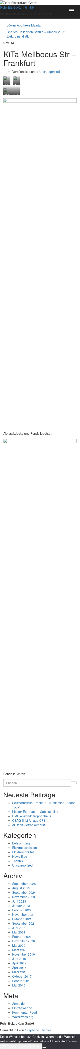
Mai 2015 (18, 985)
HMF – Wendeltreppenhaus (31, 816)
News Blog (19, 856)
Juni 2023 (19, 901)
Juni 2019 (19, 958)
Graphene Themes (38, 1030)
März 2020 (19, 950)
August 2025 (21, 888)
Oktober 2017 (22, 976)
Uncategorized (49, 71)
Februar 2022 (22, 910)
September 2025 (24, 883)
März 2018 (19, 972)
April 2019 (19, 963)
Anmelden (19, 1003)
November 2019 (23, 954)
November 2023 (23, 897)
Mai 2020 (18, 945)
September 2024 (24, 892)
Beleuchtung (21, 843)
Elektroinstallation (24, 847)
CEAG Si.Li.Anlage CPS (29, 820)
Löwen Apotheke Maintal (24, 25)
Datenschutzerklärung (25, 1046)
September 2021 (24, 923)
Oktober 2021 (22, 919)
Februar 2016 (22, 981)
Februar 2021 (22, 936)
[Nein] (44, 1047)
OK (4, 1046)
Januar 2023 (21, 905)
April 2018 (19, 967)
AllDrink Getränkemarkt (28, 825)
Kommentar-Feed (24, 1012)
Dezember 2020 (23, 941)
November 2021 (23, 914)
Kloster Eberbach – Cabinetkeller (35, 811)
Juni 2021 (19, 928)
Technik (17, 861)
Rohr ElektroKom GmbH (17, 7)
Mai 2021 (18, 932)
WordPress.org (22, 1017)
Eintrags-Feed (22, 1008)
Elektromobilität (23, 852)
